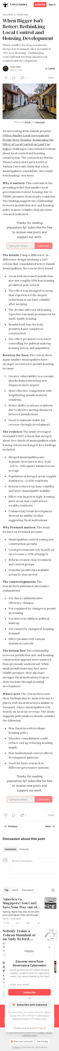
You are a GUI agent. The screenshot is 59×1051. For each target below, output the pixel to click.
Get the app (42, 1041)
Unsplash (40, 122)
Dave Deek (15, 67)
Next (48, 826)
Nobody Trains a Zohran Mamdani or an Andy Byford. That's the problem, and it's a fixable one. (20, 935)
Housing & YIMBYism (15, 14)
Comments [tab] (10, 849)
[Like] (6, 77)
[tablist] (17, 849)
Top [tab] (6, 890)
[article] (29, 911)
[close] (49, 947)
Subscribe (40, 4)
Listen (52, 68)
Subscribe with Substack (32, 1004)
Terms (48, 1032)
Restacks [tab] (24, 849)
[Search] (53, 890)
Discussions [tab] (28, 890)
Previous (12, 826)
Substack (16, 1047)
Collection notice (29, 1035)
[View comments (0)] (13, 77)
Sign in (52, 4)
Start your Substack (23, 1041)
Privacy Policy (40, 1018)
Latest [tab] (15, 890)
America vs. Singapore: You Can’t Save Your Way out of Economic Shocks (20, 903)
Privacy (41, 1032)
